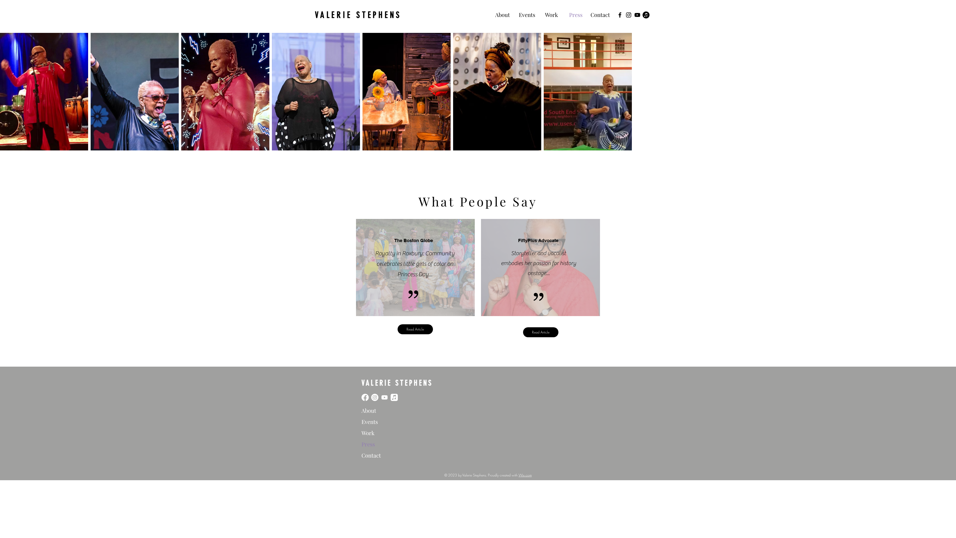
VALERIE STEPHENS (358, 15)
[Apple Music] (646, 14)
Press (368, 444)
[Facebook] (619, 14)
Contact (371, 455)
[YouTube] (637, 14)
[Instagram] (628, 14)
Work (367, 433)
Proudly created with (503, 475)
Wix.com (525, 475)
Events (369, 421)
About (368, 410)
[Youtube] (384, 397)
